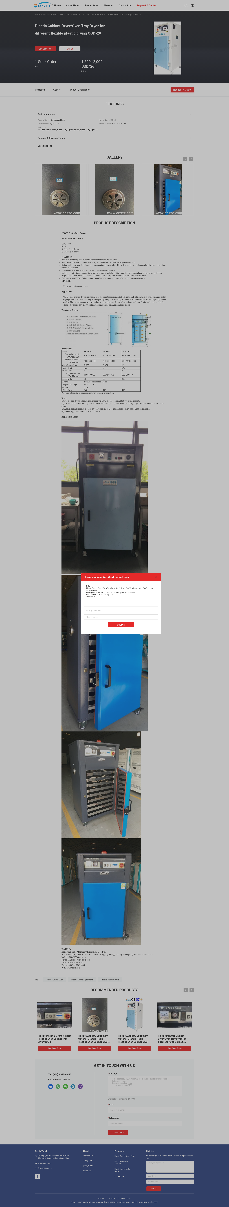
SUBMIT (121, 624)
